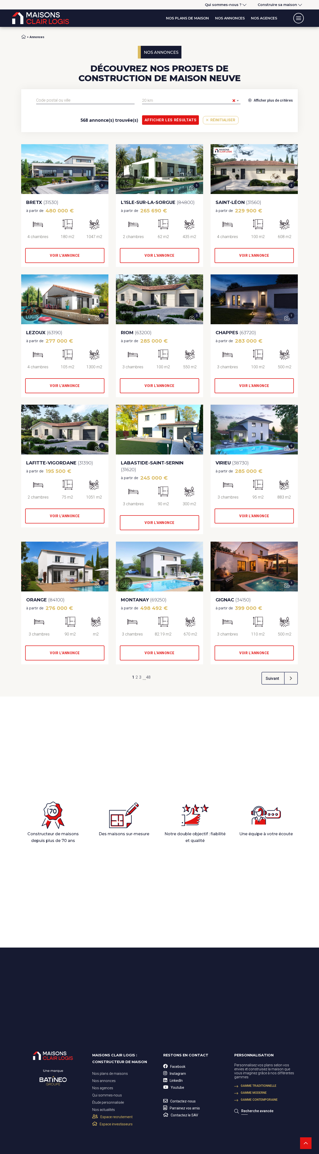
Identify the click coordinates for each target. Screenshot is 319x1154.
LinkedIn (176, 1081)
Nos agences (264, 18)
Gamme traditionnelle (258, 1086)
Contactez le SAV (184, 1115)
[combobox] (85, 100)
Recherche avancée (257, 1111)
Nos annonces (230, 18)
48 (148, 677)
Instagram (178, 1074)
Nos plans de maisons (110, 1074)
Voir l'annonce (65, 255)
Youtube (177, 1088)
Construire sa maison (277, 4)
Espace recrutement (116, 1117)
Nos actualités (103, 1110)
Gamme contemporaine (259, 1099)
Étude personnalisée (108, 1102)
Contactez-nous (183, 1101)
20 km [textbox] (189, 100)
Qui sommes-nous (107, 1095)
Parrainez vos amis (185, 1108)
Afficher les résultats (171, 120)
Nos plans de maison (187, 18)
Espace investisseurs (116, 1124)
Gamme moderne (254, 1092)
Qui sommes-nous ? (223, 4)
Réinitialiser (222, 120)
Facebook (177, 1067)
